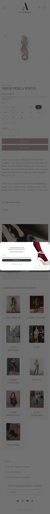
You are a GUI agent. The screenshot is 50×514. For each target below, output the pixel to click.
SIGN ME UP (16, 260)
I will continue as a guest (16, 264)
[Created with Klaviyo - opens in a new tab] (25, 271)
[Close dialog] (48, 243)
